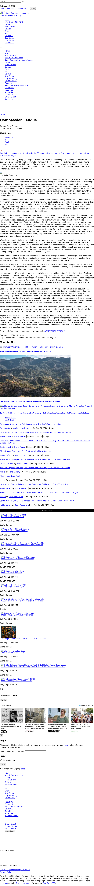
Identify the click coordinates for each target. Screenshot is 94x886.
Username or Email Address (12, 751)
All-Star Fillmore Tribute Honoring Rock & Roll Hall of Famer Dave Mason (33, 666)
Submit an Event (7, 8)
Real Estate (9, 38)
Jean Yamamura (16, 496)
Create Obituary (11, 826)
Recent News (10, 417)
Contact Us (9, 94)
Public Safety (6, 455)
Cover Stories (11, 81)
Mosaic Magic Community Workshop (17, 615)
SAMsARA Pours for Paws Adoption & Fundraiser (22, 601)
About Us (9, 92)
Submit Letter (10, 828)
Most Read (9, 420)
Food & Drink (10, 26)
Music (3, 472)
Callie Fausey (20, 436)
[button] (12, 720)
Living (7, 24)
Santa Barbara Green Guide (16, 85)
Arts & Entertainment (14, 22)
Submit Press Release (14, 806)
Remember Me (8, 760)
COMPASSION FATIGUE (54, 331)
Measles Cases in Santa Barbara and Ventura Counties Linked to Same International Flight (39, 492)
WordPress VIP (49, 883)
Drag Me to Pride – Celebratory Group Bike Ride (22, 545)
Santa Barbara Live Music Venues (19, 60)
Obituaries (9, 35)
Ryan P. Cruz (20, 455)
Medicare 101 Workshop (11, 573)
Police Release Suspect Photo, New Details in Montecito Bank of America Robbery (36, 459)
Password (4, 756)
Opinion (8, 29)
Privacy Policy (6, 872)
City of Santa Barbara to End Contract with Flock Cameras (25, 451)
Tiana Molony (14, 472)
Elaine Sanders (23, 463)
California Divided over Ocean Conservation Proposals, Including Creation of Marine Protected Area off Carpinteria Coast (44, 413)
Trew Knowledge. (24, 883)
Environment (5, 436)
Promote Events (11, 815)
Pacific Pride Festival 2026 (12, 516)
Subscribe (5, 15)
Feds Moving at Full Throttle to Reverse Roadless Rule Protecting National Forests (30, 401)
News (7, 19)
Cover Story (10, 798)
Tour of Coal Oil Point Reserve (14, 531)
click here (4, 883)
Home (7, 51)
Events (7, 31)
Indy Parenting (11, 40)
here (66, 745)
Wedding (8, 83)
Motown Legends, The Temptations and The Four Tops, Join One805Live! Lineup (35, 468)
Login (33, 8)
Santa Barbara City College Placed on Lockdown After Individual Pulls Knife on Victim (37, 501)
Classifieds (9, 42)
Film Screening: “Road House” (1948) (17, 680)
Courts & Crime (7, 463)
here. (23, 769)
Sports (7, 33)
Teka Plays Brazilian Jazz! (12, 652)
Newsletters (22, 8)
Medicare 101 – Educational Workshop (17, 559)
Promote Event (11, 784)
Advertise (9, 90)
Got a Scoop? (16, 15)
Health (3, 496)
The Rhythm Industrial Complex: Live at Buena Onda (23, 638)
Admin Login (10, 831)
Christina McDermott (22, 428)
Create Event (10, 97)
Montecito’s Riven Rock (10, 476)
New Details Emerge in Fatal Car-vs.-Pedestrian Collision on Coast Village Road (34, 484)
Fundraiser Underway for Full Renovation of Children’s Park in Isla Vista (26, 351)
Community (5, 428)
